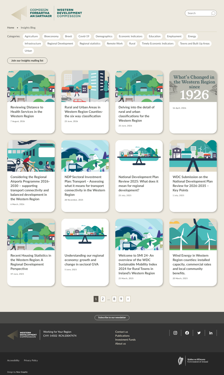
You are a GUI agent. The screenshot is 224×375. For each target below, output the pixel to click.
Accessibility (13, 360)
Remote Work (115, 43)
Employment (174, 36)
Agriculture (31, 36)
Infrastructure (33, 43)
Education (155, 36)
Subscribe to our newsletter (112, 317)
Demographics (104, 36)
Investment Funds (125, 339)
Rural (132, 43)
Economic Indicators (130, 36)
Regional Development (60, 43)
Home (10, 27)
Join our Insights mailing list (27, 60)
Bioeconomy (51, 36)
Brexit (68, 36)
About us (120, 343)
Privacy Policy (31, 360)
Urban (28, 51)
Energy (192, 36)
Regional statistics (90, 43)
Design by (17, 372)
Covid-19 (84, 36)
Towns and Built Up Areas (195, 43)
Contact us (121, 332)
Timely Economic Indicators (157, 43)
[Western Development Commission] (46, 13)
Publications (122, 335)
